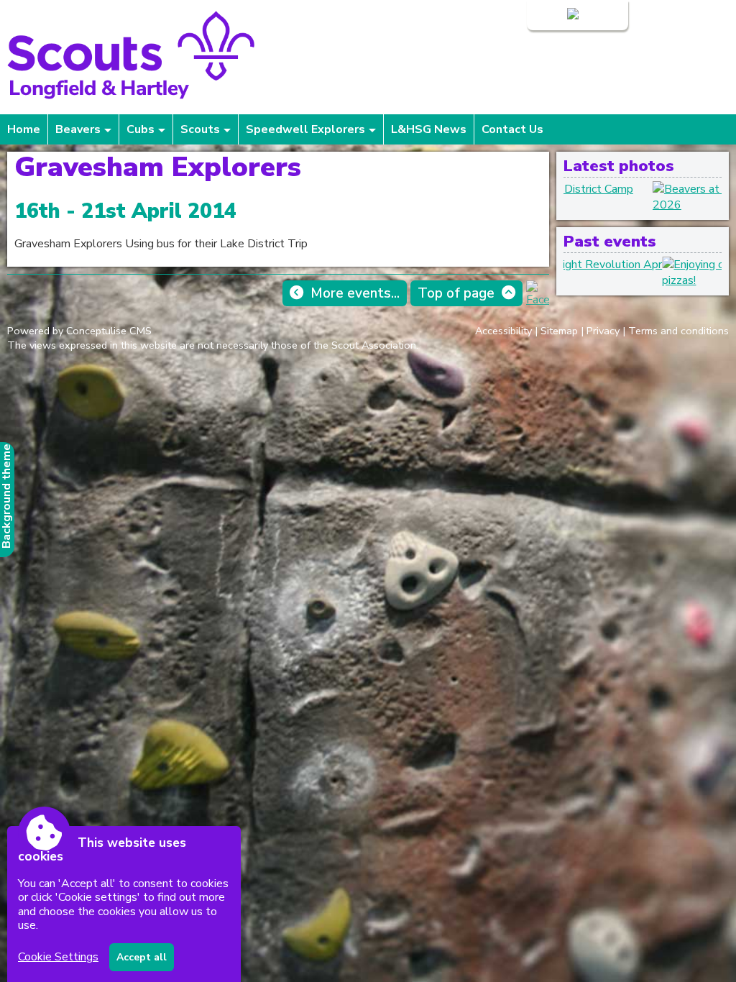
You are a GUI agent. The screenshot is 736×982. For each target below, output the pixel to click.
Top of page (456, 293)
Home (23, 129)
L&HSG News (428, 129)
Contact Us (512, 129)
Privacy (603, 330)
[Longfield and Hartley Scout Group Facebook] (537, 300)
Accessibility (503, 330)
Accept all (141, 957)
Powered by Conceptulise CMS (79, 330)
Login (550, 15)
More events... (355, 293)
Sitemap (559, 330)
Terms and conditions (678, 330)
